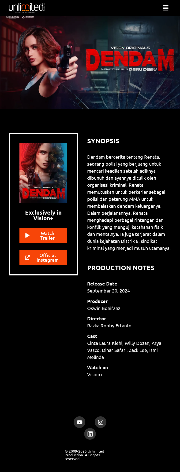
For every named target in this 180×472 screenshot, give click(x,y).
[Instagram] (100, 422)
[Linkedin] (90, 434)
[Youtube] (79, 422)
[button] (166, 8)
